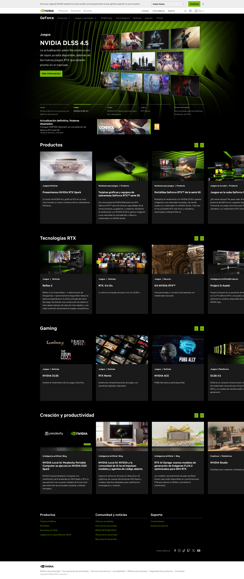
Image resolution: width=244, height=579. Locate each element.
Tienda (159, 18)
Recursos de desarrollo (106, 539)
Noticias (137, 18)
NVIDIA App (106, 18)
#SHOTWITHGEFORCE (105, 530)
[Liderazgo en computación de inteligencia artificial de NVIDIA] (47, 11)
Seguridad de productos (161, 571)
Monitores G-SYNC (49, 530)
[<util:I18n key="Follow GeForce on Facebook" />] (175, 550)
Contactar (180, 571)
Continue (194, 4)
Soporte (148, 18)
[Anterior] (196, 145)
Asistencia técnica (159, 525)
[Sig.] (202, 145)
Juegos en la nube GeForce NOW (55, 534)
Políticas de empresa (137, 571)
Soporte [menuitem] (171, 11)
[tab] (55, 110)
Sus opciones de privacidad (75, 571)
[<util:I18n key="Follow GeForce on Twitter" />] (193, 550)
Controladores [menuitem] (158, 11)
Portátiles (44, 525)
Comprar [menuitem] (145, 11)
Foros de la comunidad (106, 525)
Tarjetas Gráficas (48, 521)
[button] (190, 11)
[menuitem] (63, 10)
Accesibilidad (119, 571)
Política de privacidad (50, 571)
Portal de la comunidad (106, 534)
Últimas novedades (104, 521)
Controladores (122, 18)
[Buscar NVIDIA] (185, 10)
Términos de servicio (100, 571)
